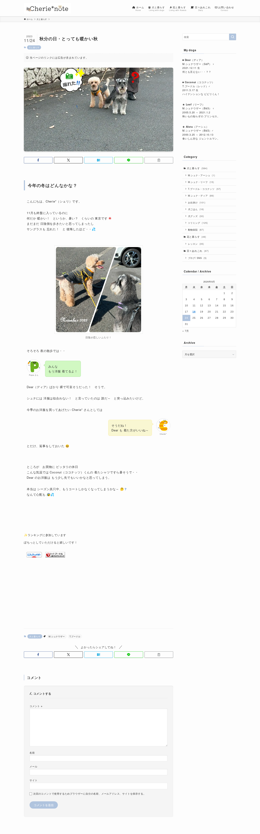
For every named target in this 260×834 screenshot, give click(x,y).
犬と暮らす (34, 47)
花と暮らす (196, 236)
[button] (38, 160)
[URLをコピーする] (159, 160)
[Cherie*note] (47, 8)
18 (194, 311)
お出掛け (196, 202)
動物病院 (196, 229)
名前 (32, 752)
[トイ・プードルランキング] (55, 556)
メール (33, 766)
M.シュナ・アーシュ (201, 175)
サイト (33, 780)
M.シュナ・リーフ (201, 182)
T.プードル (75, 636)
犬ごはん (196, 209)
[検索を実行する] (232, 37)
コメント (36, 706)
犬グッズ (196, 216)
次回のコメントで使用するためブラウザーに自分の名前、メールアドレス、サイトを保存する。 (89, 793)
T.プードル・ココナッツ (204, 189)
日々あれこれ (198, 251)
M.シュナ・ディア (201, 195)
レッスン (196, 243)
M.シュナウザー (57, 636)
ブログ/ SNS (197, 258)
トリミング (198, 222)
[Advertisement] (98, 598)
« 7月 (185, 331)
